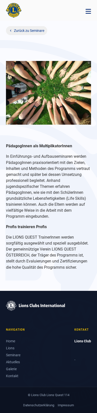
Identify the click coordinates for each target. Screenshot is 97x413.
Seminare (13, 355)
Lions (10, 348)
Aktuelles (13, 362)
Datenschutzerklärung (38, 405)
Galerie (11, 369)
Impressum (66, 405)
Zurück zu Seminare (29, 31)
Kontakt (12, 376)
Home (10, 341)
